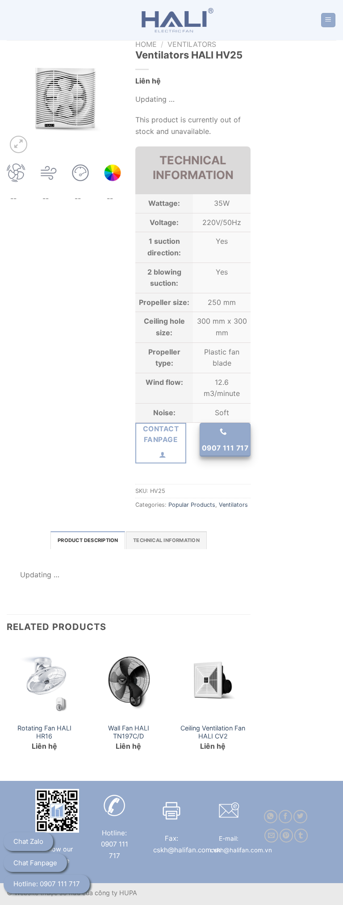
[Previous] (7, 704)
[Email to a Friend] (271, 835)
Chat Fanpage (35, 863)
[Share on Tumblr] (301, 835)
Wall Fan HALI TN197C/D (128, 732)
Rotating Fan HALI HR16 (44, 732)
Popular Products (191, 504)
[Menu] (328, 20)
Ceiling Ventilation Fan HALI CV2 (212, 732)
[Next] (250, 704)
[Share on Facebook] (285, 817)
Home (146, 44)
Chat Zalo (28, 841)
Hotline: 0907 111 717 (46, 884)
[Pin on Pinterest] (286, 835)
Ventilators (191, 44)
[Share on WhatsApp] (270, 817)
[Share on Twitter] (300, 817)
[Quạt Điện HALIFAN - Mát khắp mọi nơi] (175, 20)
